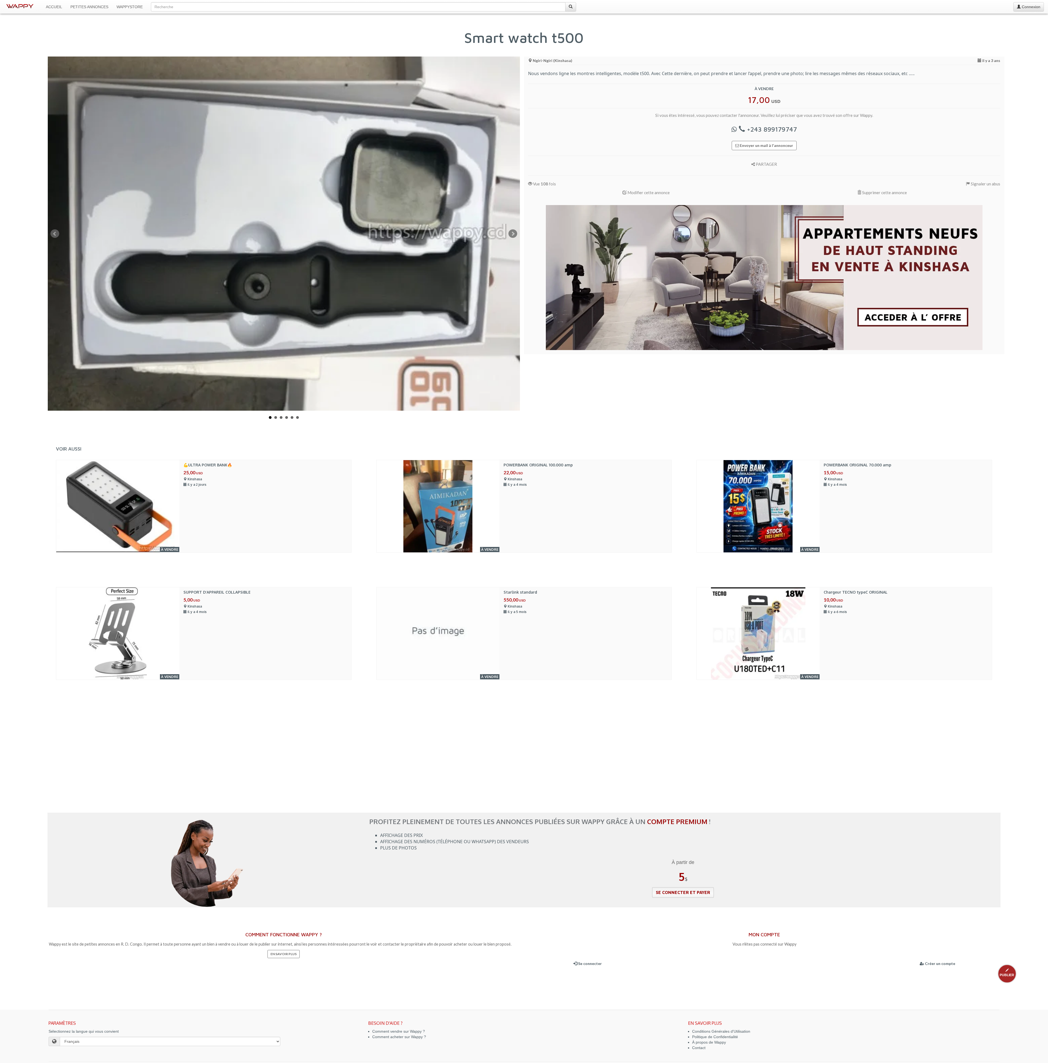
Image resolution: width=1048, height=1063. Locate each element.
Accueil (54, 7)
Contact (698, 1048)
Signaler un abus (985, 183)
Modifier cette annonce (648, 192)
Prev (54, 233)
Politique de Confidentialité (715, 1037)
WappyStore (130, 7)
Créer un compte (939, 963)
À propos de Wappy (709, 1042)
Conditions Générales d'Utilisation (721, 1031)
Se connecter (589, 963)
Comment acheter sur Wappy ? (399, 1037)
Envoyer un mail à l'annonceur (766, 145)
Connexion (1030, 7)
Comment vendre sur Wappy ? (398, 1031)
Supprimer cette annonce (884, 192)
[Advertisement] (524, 763)
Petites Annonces (89, 7)
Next (512, 233)
